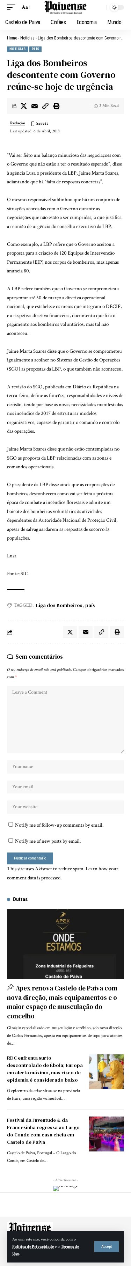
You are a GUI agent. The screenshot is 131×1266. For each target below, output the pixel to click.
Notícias (27, 38)
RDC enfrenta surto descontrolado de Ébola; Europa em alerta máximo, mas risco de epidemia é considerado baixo (45, 1068)
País (35, 49)
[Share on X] (24, 105)
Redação (17, 123)
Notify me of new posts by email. (48, 841)
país (90, 605)
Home (12, 38)
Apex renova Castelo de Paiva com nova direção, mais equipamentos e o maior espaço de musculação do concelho (62, 1001)
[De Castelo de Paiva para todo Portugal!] (65, 7)
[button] (106, 1246)
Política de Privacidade (33, 1246)
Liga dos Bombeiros (59, 605)
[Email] (34, 105)
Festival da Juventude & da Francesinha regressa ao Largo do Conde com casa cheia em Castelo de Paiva (43, 1131)
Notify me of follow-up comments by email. (59, 825)
